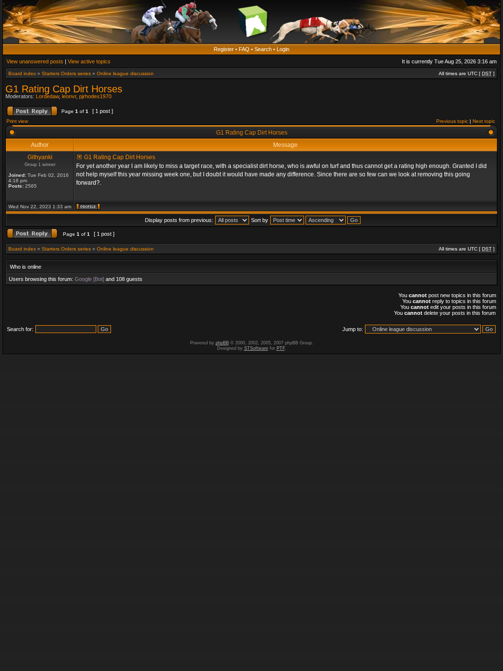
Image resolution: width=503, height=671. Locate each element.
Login (283, 49)
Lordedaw (47, 96)
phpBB (222, 342)
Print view (17, 121)
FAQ (244, 49)
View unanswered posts (34, 61)
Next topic (484, 121)
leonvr (69, 96)
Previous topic (452, 121)
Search (263, 49)
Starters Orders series (66, 73)
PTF (281, 348)
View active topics (89, 61)
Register (224, 49)
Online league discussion (125, 73)
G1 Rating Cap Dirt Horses (63, 89)
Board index (22, 73)
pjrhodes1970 (95, 96)
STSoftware (256, 348)
